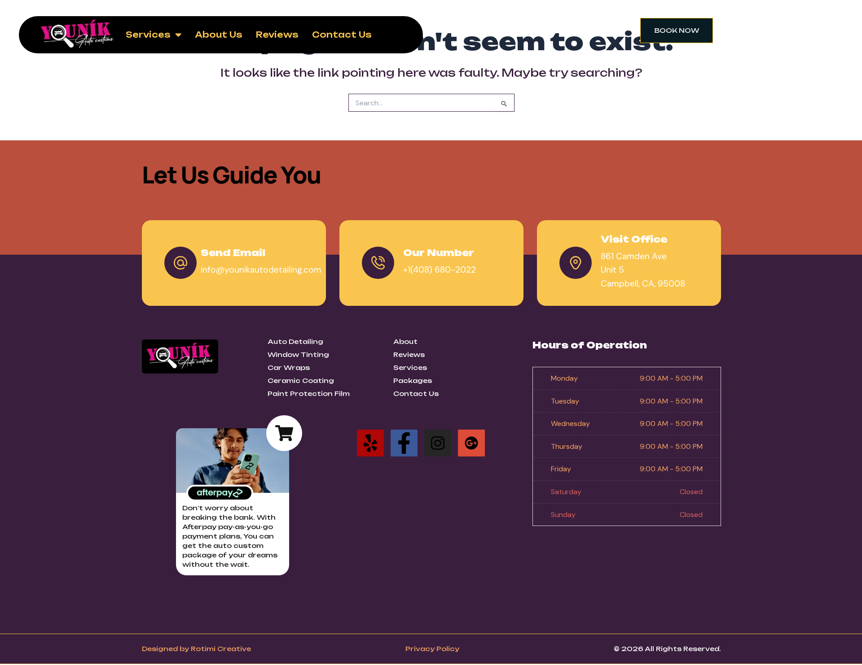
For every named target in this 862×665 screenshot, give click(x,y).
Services (148, 34)
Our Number (438, 253)
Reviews (277, 34)
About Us (218, 34)
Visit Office (634, 239)
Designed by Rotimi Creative (196, 648)
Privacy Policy (432, 648)
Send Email (233, 253)
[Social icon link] (370, 443)
